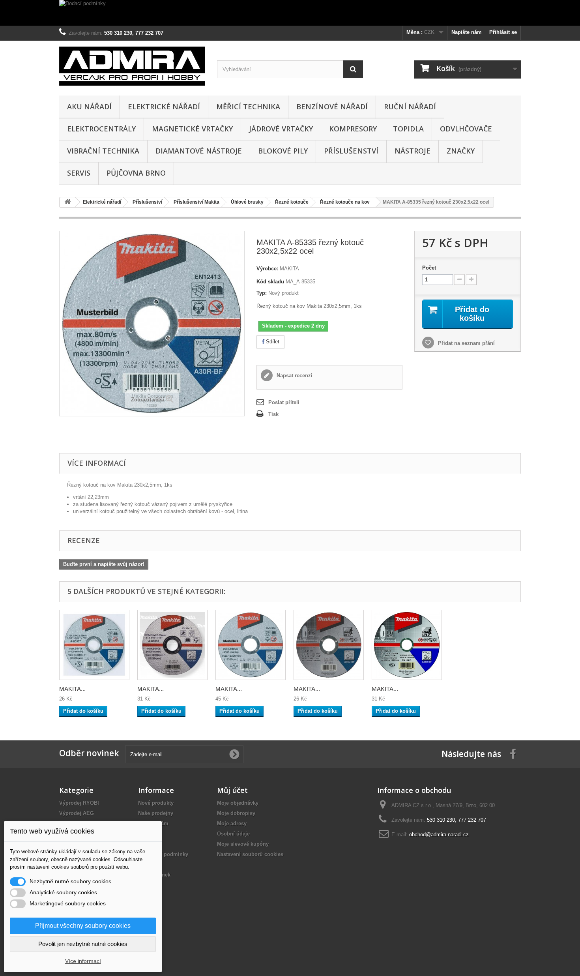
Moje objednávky (237, 803)
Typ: (261, 293)
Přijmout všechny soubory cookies (83, 925)
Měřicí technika (248, 106)
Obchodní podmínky (163, 854)
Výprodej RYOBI (79, 803)
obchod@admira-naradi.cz (439, 834)
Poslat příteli (283, 402)
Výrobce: (267, 269)
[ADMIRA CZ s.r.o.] (132, 66)
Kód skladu (270, 282)
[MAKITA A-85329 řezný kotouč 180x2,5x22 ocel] (250, 645)
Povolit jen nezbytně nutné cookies (82, 943)
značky (461, 150)
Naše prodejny (155, 813)
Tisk (273, 414)
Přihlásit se (503, 32)
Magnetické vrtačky (192, 128)
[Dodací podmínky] (290, 13)
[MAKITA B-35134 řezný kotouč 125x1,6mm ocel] (407, 645)
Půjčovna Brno (136, 173)
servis (78, 173)
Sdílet (271, 342)
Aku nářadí (89, 106)
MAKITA (289, 269)
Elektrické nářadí (164, 106)
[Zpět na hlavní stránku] (67, 202)
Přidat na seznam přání (465, 343)
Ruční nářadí (410, 106)
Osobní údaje (233, 834)
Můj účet (232, 790)
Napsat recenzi (293, 375)
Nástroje (412, 150)
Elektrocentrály (101, 128)
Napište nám (466, 32)
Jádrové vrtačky (281, 128)
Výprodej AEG (76, 813)
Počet (429, 268)
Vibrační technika (103, 150)
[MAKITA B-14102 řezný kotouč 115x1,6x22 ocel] (329, 645)
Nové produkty (156, 803)
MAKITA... (72, 689)
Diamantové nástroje (198, 150)
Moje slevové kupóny (243, 844)
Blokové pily (283, 150)
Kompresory (353, 128)
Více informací (83, 961)
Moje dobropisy (236, 813)
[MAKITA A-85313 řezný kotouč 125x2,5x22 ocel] (172, 645)
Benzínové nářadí (332, 106)
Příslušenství (351, 150)
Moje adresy (232, 823)
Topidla (408, 128)
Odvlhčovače (466, 128)
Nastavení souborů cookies (250, 854)
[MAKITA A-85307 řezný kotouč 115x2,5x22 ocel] (94, 645)
